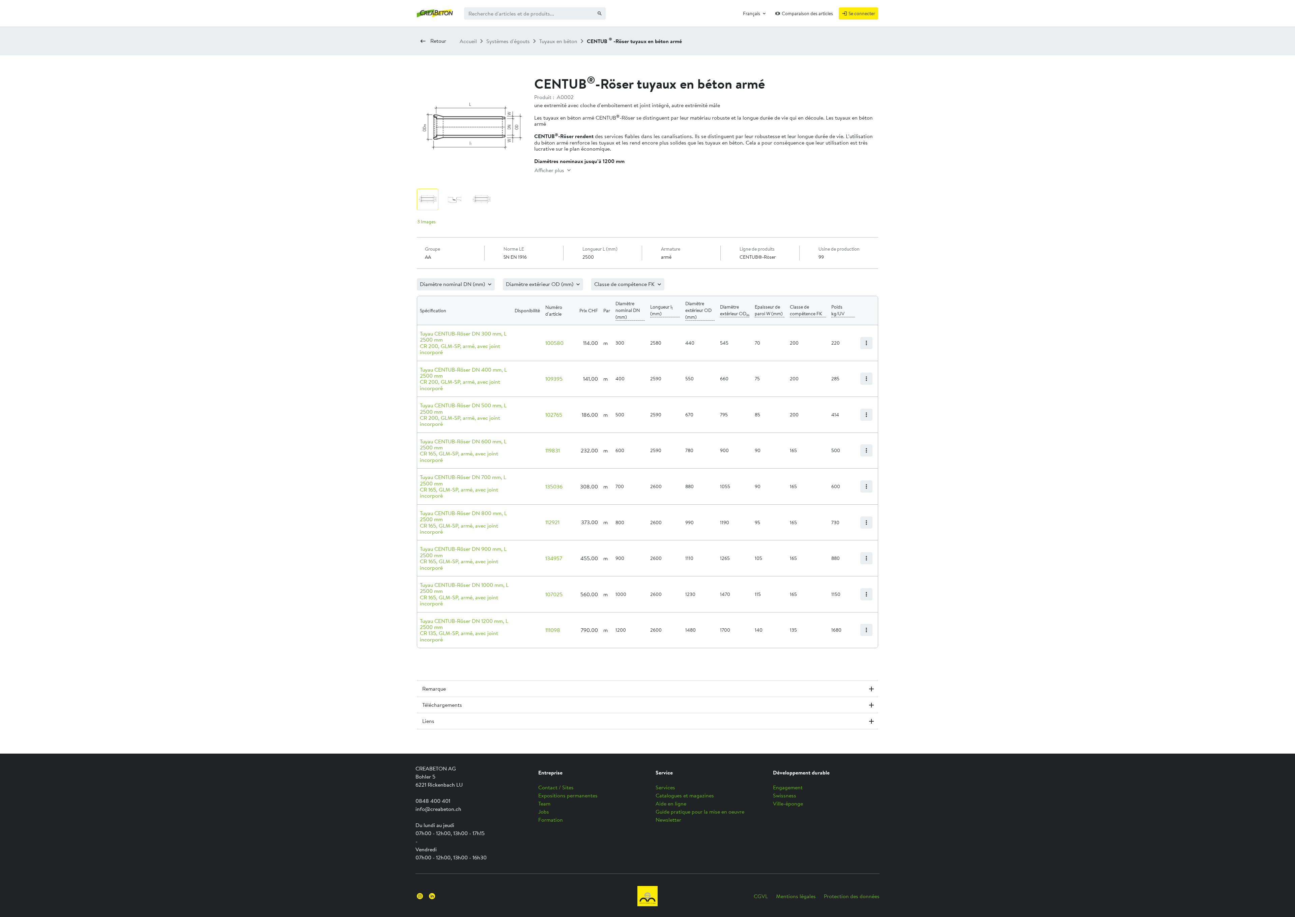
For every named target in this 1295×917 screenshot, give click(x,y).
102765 (553, 415)
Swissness (784, 795)
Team (544, 803)
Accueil (468, 41)
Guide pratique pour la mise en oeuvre (700, 812)
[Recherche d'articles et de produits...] (599, 13)
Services (665, 787)
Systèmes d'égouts (508, 41)
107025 (554, 594)
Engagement (788, 787)
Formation (550, 820)
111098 (552, 630)
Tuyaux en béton (558, 41)
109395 (554, 379)
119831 (552, 450)
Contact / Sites (556, 787)
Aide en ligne (671, 803)
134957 (553, 558)
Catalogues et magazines (685, 795)
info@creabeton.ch (438, 809)
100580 (554, 343)
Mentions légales (796, 896)
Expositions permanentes (568, 795)
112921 (552, 522)
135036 (554, 486)
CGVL (761, 896)
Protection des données (852, 896)
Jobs (543, 812)
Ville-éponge (788, 803)
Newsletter (668, 820)
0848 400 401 (432, 801)
